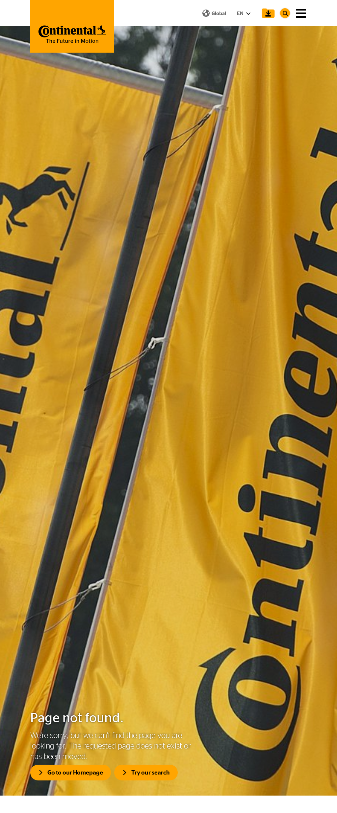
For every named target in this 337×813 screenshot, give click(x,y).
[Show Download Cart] (266, 13)
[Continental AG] (72, 26)
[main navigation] (301, 13)
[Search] (285, 13)
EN (240, 13)
